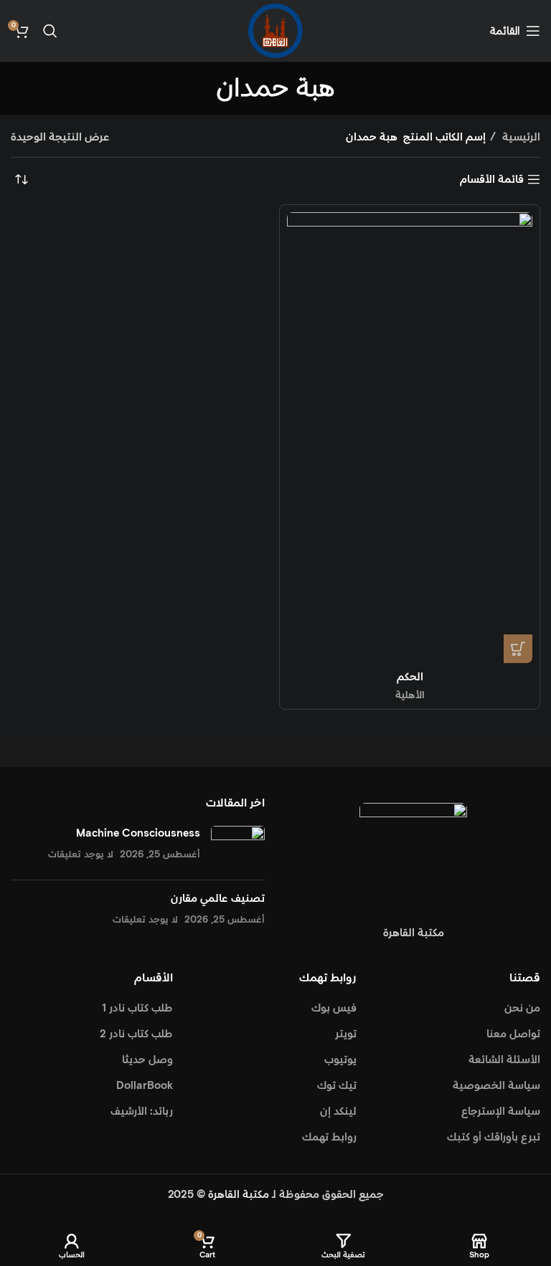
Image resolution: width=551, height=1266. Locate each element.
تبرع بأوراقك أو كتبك (493, 1137)
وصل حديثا (147, 1060)
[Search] (50, 30)
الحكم (410, 677)
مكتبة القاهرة (238, 1194)
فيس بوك (334, 1008)
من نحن (522, 1008)
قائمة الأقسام (492, 179)
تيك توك (337, 1086)
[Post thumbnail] (238, 847)
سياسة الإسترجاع (500, 1111)
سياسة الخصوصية (496, 1086)
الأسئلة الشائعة (504, 1060)
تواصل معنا (513, 1034)
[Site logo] (275, 30)
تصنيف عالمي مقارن (218, 898)
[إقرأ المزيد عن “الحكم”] (518, 648)
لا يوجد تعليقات (80, 854)
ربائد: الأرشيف (141, 1111)
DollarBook (144, 1086)
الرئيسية (519, 137)
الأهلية (410, 695)
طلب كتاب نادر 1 (137, 1008)
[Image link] (413, 855)
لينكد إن (338, 1111)
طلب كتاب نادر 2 (136, 1034)
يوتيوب (340, 1060)
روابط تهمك (329, 1137)
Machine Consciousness (138, 833)
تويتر (346, 1034)
